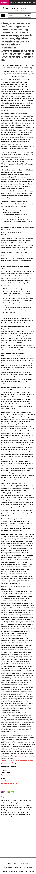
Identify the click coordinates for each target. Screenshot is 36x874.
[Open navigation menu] (3, 15)
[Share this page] (33, 15)
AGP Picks (4, 2)
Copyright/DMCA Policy (9, 871)
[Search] (25, 15)
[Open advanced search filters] (29, 15)
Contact (31, 871)
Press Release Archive (21, 864)
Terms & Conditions (26, 867)
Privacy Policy (23, 871)
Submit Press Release (11, 867)
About (10, 864)
